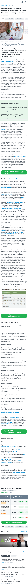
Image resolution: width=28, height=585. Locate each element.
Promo (2, 111)
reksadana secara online (8, 446)
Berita (3, 5)
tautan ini (17, 450)
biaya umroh (4, 423)
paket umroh (10, 422)
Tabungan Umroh (14, 179)
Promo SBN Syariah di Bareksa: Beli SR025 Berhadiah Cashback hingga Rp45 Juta (12, 115)
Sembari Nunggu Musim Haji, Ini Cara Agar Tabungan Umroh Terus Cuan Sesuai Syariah (13, 566)
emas (17, 445)
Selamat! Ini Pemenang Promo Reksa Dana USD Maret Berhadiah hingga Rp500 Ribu (14, 108)
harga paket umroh (6, 194)
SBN (11, 492)
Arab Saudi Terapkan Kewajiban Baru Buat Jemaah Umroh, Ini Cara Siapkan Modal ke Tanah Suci (12, 559)
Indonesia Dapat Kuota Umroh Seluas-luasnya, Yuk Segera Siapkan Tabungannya (14, 580)
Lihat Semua (23, 531)
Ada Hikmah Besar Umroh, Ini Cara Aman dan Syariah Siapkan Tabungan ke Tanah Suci (13, 573)
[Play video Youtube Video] (14, 540)
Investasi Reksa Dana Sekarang (14, 522)
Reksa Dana (4, 492)
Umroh (8, 5)
